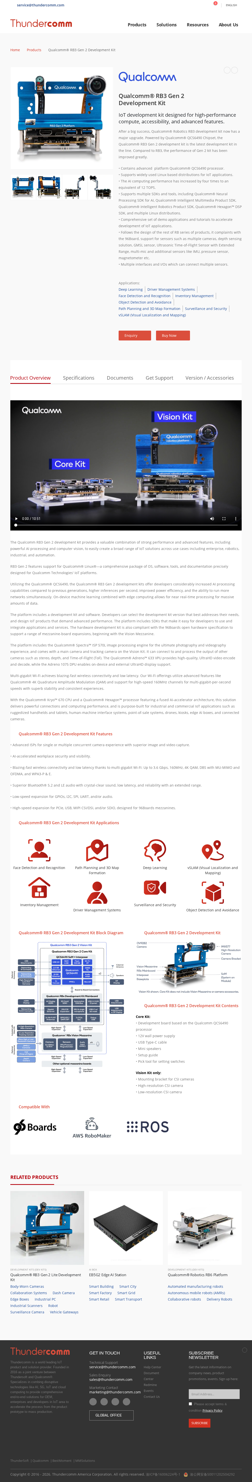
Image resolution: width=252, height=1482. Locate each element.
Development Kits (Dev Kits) (28, 1269)
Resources (198, 24)
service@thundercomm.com (112, 1367)
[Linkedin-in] (104, 1401)
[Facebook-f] (115, 1401)
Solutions (167, 24)
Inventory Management (194, 295)
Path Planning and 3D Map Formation (149, 308)
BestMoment (62, 1461)
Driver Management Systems (171, 289)
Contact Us (152, 1396)
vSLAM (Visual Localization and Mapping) (152, 315)
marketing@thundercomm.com (115, 1392)
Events (149, 1390)
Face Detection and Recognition (145, 295)
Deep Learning (131, 289)
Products (137, 24)
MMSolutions (85, 1461)
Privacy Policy (212, 1410)
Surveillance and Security (206, 308)
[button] (135, 336)
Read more (154, 1199)
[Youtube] (93, 1401)
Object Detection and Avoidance (145, 302)
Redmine (150, 1385)
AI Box (93, 1269)
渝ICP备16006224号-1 (163, 1474)
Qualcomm (40, 1461)
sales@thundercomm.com (110, 1379)
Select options (76, 1199)
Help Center (152, 1367)
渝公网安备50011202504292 (212, 1474)
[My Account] (204, 5)
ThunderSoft (19, 1461)
